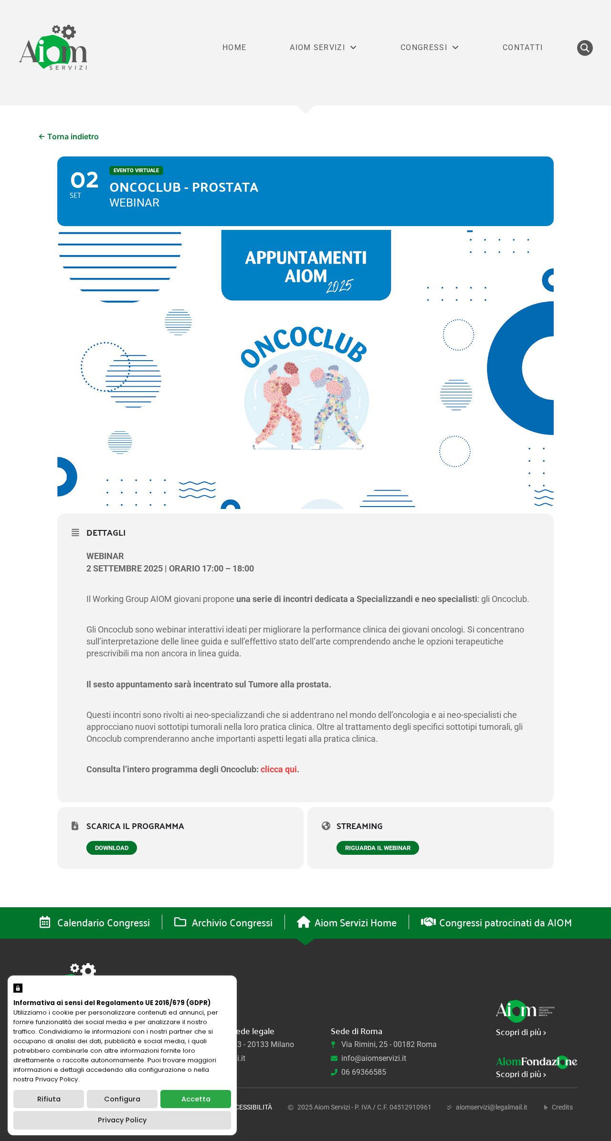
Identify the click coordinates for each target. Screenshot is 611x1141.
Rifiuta (49, 1099)
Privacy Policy (122, 1120)
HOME (234, 47)
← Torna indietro (68, 136)
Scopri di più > (521, 1031)
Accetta (196, 1099)
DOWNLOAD (111, 847)
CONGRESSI (423, 47)
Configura (122, 1099)
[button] (585, 48)
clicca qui (279, 769)
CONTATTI (523, 47)
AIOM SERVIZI (317, 47)
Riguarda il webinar (378, 847)
